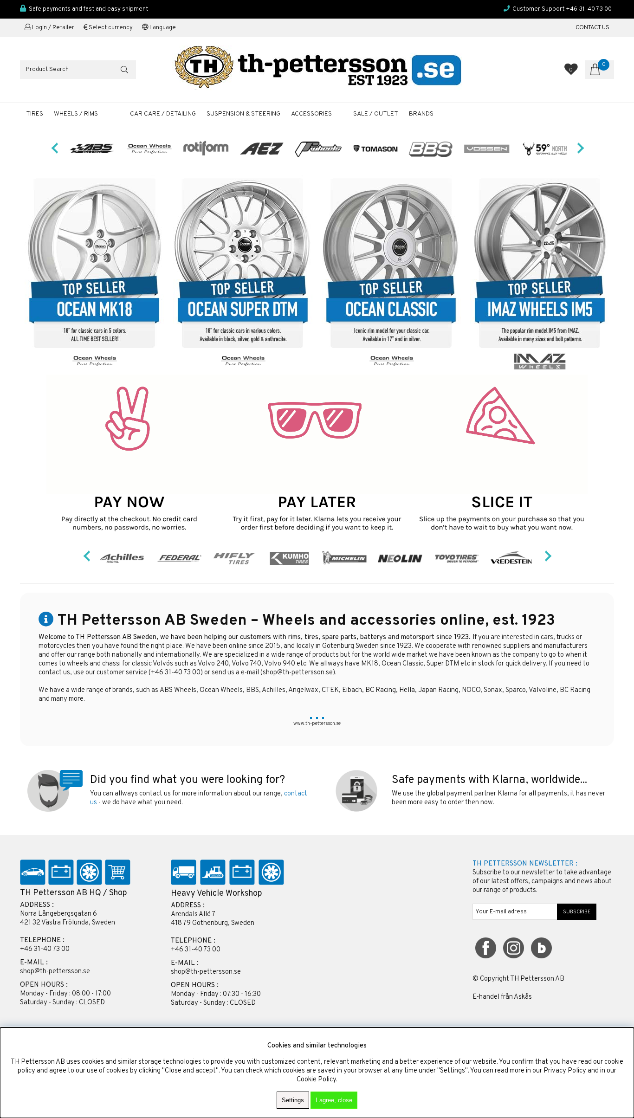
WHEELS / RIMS (76, 114)
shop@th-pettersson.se (298, 672)
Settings (293, 1100)
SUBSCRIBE (576, 912)
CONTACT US (592, 28)
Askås (523, 997)
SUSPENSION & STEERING (243, 114)
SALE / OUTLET (375, 114)
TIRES (34, 114)
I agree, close (334, 1100)
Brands (421, 114)
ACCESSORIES (311, 114)
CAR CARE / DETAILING (163, 114)
